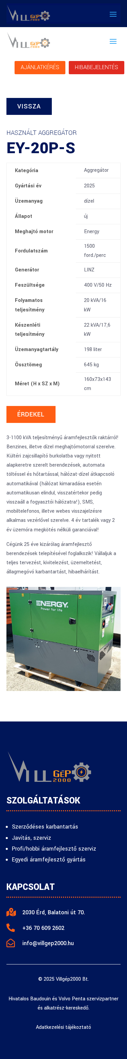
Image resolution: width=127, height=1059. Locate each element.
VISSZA (29, 106)
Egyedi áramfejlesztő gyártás (49, 859)
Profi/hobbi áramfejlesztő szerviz (54, 849)
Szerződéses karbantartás (45, 827)
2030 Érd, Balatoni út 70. (53, 912)
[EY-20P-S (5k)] (63, 689)
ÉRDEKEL (31, 414)
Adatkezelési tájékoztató (63, 1027)
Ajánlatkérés (40, 67)
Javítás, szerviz (31, 838)
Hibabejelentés (96, 67)
